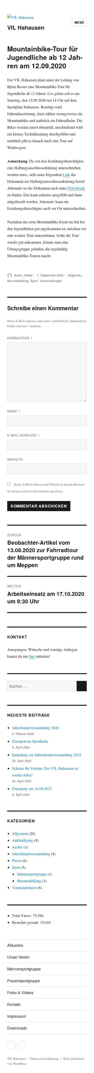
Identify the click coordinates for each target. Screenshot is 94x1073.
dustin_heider (23, 275)
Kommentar (20, 338)
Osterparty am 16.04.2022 (32, 788)
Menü (79, 22)
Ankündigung (22, 840)
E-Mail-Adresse (23, 435)
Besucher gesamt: (26, 922)
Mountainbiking (17, 280)
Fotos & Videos (20, 992)
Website (15, 459)
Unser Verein (18, 957)
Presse (17, 860)
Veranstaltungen (51, 280)
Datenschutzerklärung (44, 1058)
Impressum (16, 1016)
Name (13, 411)
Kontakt (13, 1004)
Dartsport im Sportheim (30, 741)
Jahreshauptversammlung (31, 853)
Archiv (17, 846)
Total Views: (22, 915)
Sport (34, 280)
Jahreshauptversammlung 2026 (35, 727)
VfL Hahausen (25, 27)
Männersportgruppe (32, 873)
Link (66, 174)
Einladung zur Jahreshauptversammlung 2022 (46, 754)
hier (32, 656)
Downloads (76, 188)
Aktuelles (15, 945)
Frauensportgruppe (23, 980)
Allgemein (74, 275)
